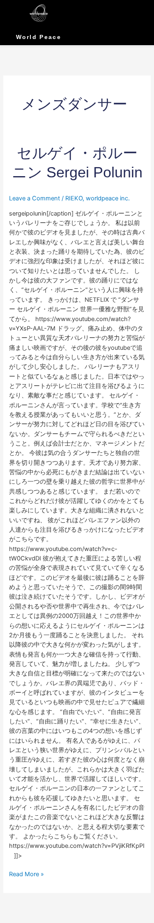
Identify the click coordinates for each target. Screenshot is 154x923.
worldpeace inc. (108, 198)
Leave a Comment (34, 198)
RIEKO (74, 198)
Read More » (26, 874)
